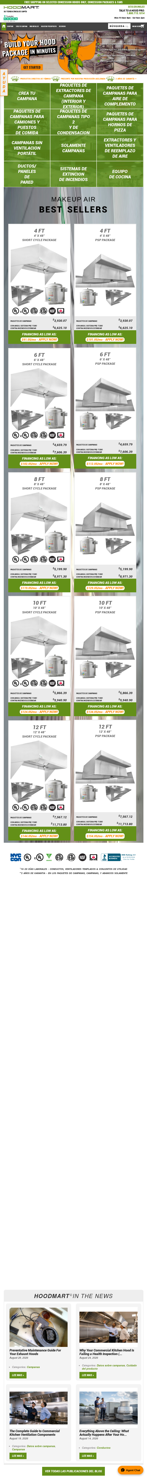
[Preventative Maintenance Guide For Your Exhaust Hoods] (39, 1327)
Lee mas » (18, 1375)
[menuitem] (10, 26)
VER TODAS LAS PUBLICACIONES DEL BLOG (73, 1471)
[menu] (73, 26)
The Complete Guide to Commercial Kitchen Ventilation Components (35, 1432)
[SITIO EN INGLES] (127, 7)
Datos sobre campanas (111, 1365)
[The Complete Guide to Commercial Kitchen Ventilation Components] (39, 1407)
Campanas (33, 1367)
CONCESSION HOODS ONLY (72, 2)
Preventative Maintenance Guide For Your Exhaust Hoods (35, 1352)
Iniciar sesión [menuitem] (136, 26)
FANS (120, 2)
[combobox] (119, 26)
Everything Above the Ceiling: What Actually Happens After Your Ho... (104, 1432)
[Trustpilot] (10, 18)
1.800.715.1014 (135, 13)
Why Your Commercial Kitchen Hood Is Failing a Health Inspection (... (106, 1352)
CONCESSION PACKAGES (101, 2)
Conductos (103, 1447)
